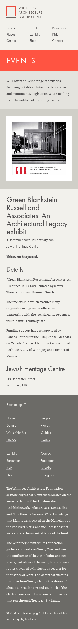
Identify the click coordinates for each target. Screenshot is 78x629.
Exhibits (34, 34)
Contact (57, 40)
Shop (32, 40)
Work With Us (16, 432)
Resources (59, 28)
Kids (55, 34)
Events (33, 28)
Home (10, 418)
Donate (11, 425)
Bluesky (46, 467)
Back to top (14, 404)
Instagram (47, 475)
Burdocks (30, 619)
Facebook (47, 460)
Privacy (11, 439)
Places (10, 34)
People (11, 28)
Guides (11, 40)
